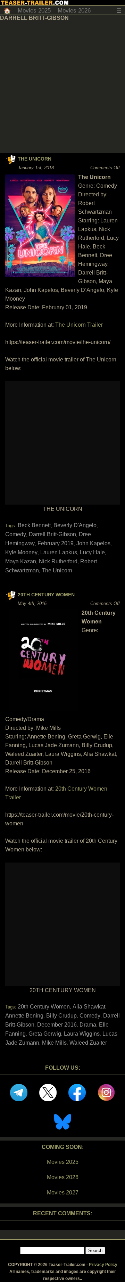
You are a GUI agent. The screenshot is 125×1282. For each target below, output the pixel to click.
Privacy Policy (103, 1264)
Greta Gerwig (44, 1034)
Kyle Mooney (21, 552)
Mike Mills (54, 1043)
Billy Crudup (61, 1016)
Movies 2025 (34, 10)
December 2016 (57, 1025)
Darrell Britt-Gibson (52, 534)
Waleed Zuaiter (88, 1043)
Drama (88, 1025)
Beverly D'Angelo (75, 525)
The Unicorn (34, 159)
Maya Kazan (20, 561)
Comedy (15, 534)
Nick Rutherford (58, 561)
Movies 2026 (74, 10)
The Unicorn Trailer (79, 325)
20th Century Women (46, 594)
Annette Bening (24, 1016)
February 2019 (56, 543)
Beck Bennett (34, 525)
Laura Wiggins (82, 1034)
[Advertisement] (62, 87)
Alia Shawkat (89, 1007)
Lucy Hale (92, 552)
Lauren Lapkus (58, 552)
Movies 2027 (62, 1192)
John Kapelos (93, 543)
